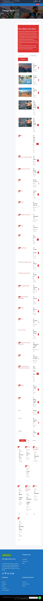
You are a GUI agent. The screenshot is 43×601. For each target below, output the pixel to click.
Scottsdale (36, 460)
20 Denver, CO (35, 309)
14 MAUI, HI (34, 237)
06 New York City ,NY (34, 139)
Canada (34, 257)
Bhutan (34, 338)
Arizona (34, 96)
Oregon (34, 325)
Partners (3, 586)
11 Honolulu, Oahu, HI (35, 203)
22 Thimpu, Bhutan (35, 331)
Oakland (34, 302)
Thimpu (34, 336)
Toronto (34, 256)
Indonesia (34, 414)
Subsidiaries (4, 584)
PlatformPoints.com (25, 598)
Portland (35, 324)
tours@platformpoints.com (8, 2)
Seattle (35, 69)
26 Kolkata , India (35, 387)
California (34, 84)
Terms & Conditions (5, 590)
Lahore (34, 436)
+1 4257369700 (16, 1)
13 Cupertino (36, 492)
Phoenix (34, 95)
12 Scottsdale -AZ (35, 216)
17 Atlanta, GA (35, 275)
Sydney (34, 267)
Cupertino (36, 229)
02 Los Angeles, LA (35, 77)
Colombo (35, 360)
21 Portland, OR (35, 320)
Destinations (24, 559)
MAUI (34, 242)
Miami (35, 174)
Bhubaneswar (36, 349)
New (28, 440)
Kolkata (34, 392)
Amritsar (35, 291)
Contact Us (24, 582)
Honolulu (35, 207)
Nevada (34, 164)
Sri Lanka (34, 362)
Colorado (34, 314)
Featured (22, 440)
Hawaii (34, 114)
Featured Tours (25, 561)
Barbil (35, 404)
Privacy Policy (4, 588)
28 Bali (34, 410)
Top (28, 442)
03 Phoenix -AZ (35, 90)
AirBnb (23, 563)
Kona (35, 109)
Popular (34, 440)
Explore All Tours (6, 555)
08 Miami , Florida (34, 170)
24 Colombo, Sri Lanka (35, 357)
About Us (3, 582)
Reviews (23, 586)
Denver (35, 313)
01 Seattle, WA (35, 65)
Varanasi (34, 425)
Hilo (34, 126)
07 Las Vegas (34, 158)
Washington (35, 70)
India (34, 292)
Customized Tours (25, 584)
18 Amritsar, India (35, 287)
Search (23, 59)
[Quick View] (19, 514)
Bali (34, 412)
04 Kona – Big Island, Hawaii (34, 104)
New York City (34, 147)
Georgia (34, 281)
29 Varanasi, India (35, 420)
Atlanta (34, 280)
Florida (34, 175)
